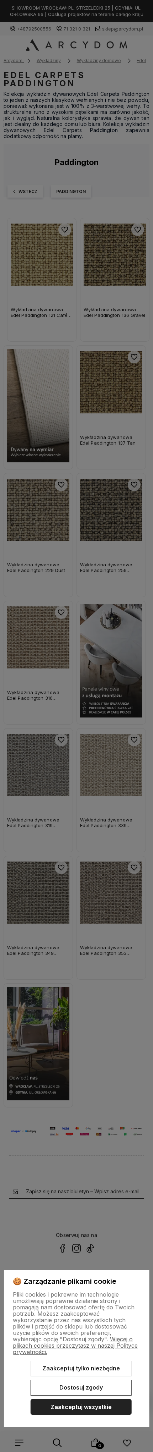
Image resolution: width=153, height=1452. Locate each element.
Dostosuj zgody (81, 1387)
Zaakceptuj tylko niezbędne (81, 1368)
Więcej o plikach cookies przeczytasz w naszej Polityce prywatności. (75, 1345)
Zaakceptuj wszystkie (81, 1406)
